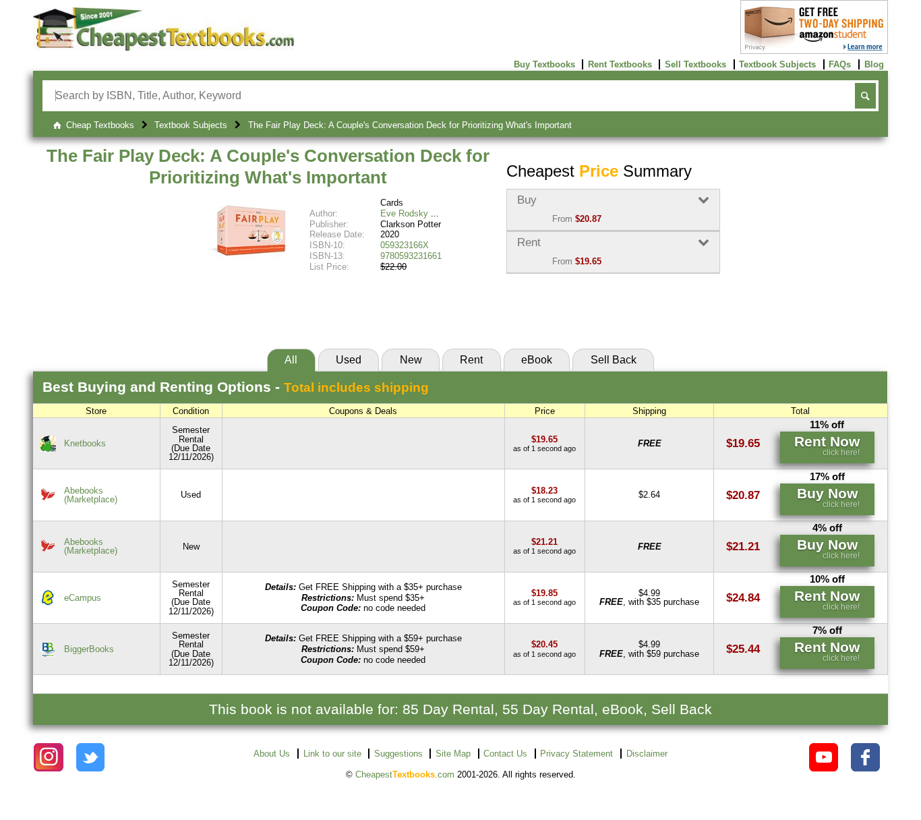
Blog (874, 64)
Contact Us (505, 754)
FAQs (840, 64)
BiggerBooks (89, 649)
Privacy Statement (576, 754)
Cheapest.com (404, 774)
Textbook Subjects (777, 64)
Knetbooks (85, 443)
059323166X (404, 245)
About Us (272, 754)
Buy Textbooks (544, 64)
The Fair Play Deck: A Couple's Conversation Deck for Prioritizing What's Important (268, 166)
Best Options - (235, 386)
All (291, 359)
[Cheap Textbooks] (163, 47)
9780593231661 (411, 256)
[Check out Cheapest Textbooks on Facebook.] (865, 757)
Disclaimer (646, 754)
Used (348, 359)
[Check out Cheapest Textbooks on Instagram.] (48, 757)
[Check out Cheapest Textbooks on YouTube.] (823, 757)
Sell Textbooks (695, 64)
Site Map (453, 754)
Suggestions (398, 754)
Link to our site (332, 754)
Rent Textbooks (620, 64)
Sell (613, 359)
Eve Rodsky (404, 213)
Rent (471, 359)
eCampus (82, 598)
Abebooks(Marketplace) (90, 495)
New (411, 359)
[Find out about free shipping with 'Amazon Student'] (814, 51)
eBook (536, 359)
